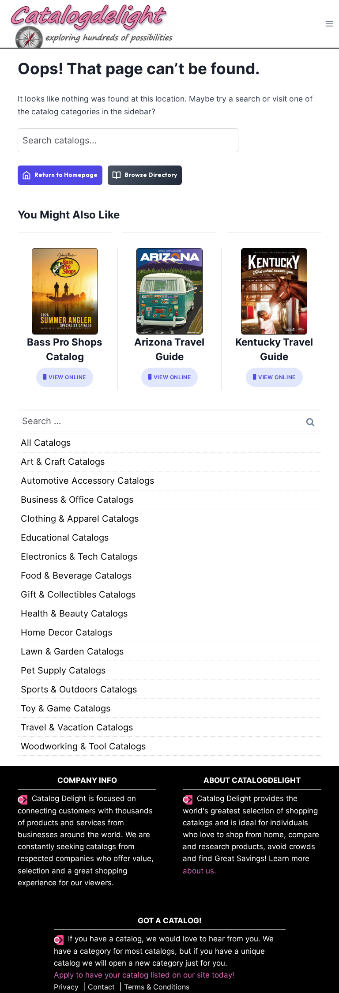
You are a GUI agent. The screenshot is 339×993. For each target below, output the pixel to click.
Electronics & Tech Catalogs (79, 556)
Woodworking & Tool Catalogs (83, 746)
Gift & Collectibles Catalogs (78, 594)
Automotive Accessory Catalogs (87, 480)
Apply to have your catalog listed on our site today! (144, 974)
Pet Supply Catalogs (63, 670)
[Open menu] (329, 24)
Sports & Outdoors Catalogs (79, 689)
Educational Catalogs (65, 537)
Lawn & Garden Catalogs (72, 651)
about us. (199, 870)
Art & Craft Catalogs (63, 461)
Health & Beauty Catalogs (74, 613)
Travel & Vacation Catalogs (77, 727)
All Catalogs (46, 442)
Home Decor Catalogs (66, 632)
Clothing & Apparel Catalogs (80, 518)
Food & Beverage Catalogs (76, 575)
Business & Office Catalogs (77, 499)
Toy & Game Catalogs (65, 708)
